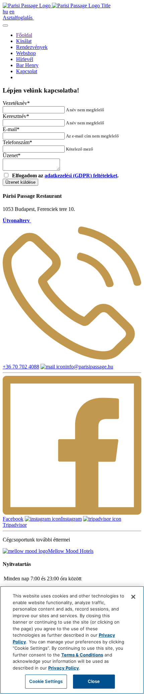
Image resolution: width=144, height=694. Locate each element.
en (11, 11)
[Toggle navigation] (5, 25)
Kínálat (23, 41)
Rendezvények (32, 47)
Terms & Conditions (82, 654)
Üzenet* (11, 155)
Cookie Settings (46, 681)
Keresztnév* (16, 116)
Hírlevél (24, 59)
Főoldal (24, 35)
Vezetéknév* (16, 103)
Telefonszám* (17, 142)
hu (5, 11)
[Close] (133, 596)
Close (94, 681)
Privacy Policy (63, 668)
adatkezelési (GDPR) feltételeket (81, 175)
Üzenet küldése (20, 182)
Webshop (26, 53)
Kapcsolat (26, 71)
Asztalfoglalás (18, 17)
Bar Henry (27, 65)
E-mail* (11, 129)
